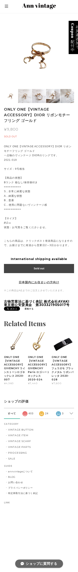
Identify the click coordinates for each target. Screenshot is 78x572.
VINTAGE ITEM (18, 435)
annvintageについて (20, 471)
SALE (11, 458)
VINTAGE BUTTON (20, 429)
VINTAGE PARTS (19, 446)
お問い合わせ (15, 482)
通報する (29, 308)
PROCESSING (17, 452)
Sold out (39, 268)
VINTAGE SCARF (19, 441)
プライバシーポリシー (20, 487)
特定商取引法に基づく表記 (23, 493)
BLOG (11, 476)
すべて (12, 413)
